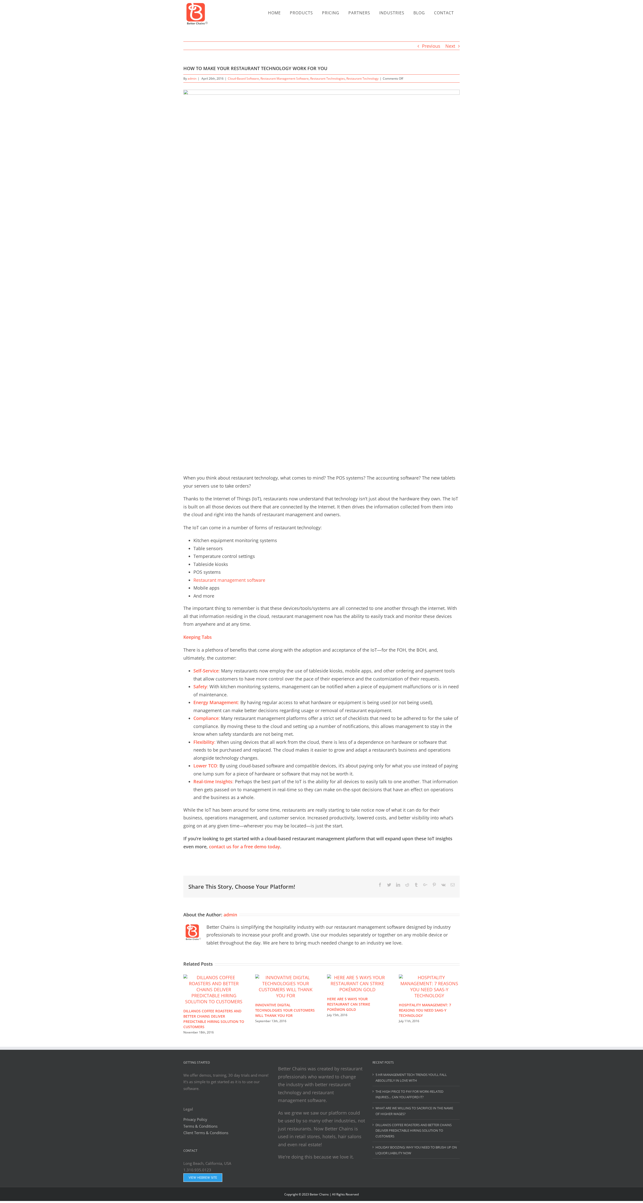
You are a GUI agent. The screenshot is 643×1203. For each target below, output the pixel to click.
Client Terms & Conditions (206, 1132)
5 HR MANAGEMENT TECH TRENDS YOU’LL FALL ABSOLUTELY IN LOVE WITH (411, 1077)
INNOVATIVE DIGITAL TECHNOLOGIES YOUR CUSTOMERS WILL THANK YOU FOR (285, 1010)
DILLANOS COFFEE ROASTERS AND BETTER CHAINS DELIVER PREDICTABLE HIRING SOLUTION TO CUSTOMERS (414, 1131)
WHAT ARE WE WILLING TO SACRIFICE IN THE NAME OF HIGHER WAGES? (414, 1111)
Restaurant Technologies (327, 78)
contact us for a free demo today (244, 847)
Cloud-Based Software (243, 78)
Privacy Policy (195, 1119)
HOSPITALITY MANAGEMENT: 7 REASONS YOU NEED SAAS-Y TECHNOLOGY (425, 1010)
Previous (431, 46)
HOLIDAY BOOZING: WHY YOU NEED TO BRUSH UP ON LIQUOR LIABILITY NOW (416, 1150)
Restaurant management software (229, 580)
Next (450, 46)
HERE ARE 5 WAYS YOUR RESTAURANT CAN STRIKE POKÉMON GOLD (348, 1004)
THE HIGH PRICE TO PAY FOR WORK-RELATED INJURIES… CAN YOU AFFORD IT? (409, 1094)
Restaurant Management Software (284, 78)
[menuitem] (276, 9)
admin (192, 78)
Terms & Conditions (200, 1126)
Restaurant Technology (362, 78)
